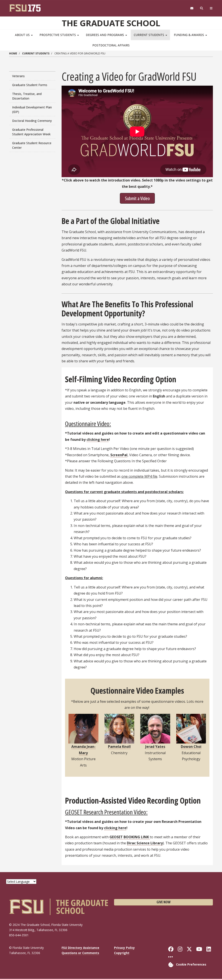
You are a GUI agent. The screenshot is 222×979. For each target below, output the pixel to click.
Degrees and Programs (105, 35)
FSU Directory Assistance (80, 948)
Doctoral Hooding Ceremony (32, 121)
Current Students (149, 35)
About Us (23, 35)
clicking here (98, 439)
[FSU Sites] (211, 8)
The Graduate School (111, 23)
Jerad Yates (155, 746)
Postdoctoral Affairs (111, 45)
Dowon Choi (191, 746)
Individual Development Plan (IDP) (32, 109)
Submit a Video (137, 198)
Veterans (18, 76)
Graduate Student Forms (29, 85)
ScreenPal (118, 455)
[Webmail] (191, 8)
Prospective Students (58, 35)
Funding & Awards (189, 35)
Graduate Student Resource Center (31, 145)
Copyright (121, 953)
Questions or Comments (80, 953)
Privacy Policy (124, 948)
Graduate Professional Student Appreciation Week (31, 131)
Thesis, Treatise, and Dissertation (27, 96)
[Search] (201, 8)
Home (13, 53)
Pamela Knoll (119, 746)
